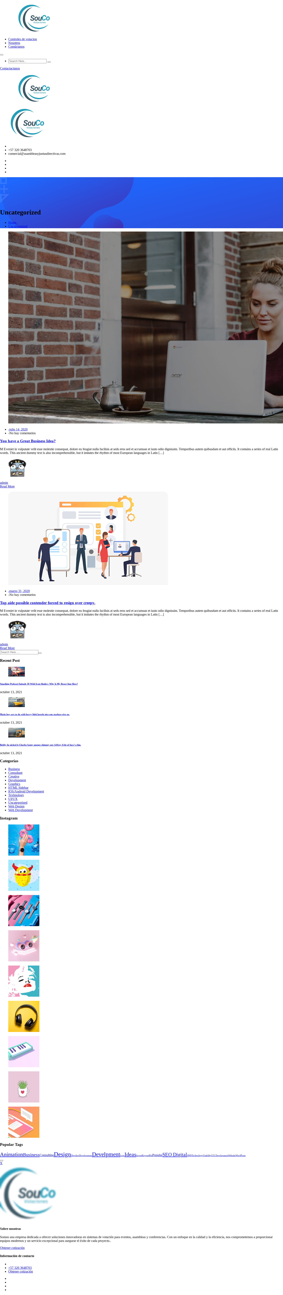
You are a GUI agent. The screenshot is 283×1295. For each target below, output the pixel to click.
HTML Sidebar (18, 787)
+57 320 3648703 (20, 1267)
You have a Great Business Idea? (28, 441)
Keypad (145, 1155)
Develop (75, 1155)
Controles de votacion (22, 39)
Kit (150, 1155)
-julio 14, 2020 (18, 429)
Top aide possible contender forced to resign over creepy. (47, 603)
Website (232, 1155)
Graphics (14, 784)
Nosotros (14, 43)
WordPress (241, 1155)
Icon (122, 1155)
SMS (189, 1155)
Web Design (16, 806)
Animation (11, 1154)
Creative (13, 776)
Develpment (106, 1154)
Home (13, 222)
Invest (139, 1155)
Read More (7, 486)
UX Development (220, 1155)
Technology (197, 1155)
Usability (207, 1155)
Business (14, 769)
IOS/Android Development (26, 791)
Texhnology (16, 795)
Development (17, 780)
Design (62, 1154)
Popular (157, 1155)
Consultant (15, 772)
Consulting (47, 1155)
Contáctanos (16, 46)
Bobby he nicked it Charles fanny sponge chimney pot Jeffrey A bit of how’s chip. (40, 745)
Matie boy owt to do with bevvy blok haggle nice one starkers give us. (35, 714)
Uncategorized (17, 226)
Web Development (20, 810)
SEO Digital (174, 1154)
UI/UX (13, 799)
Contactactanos (10, 68)
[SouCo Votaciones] (35, 32)
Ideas (130, 1154)
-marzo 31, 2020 (19, 591)
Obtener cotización (12, 1248)
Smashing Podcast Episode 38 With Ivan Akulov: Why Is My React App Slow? (39, 684)
